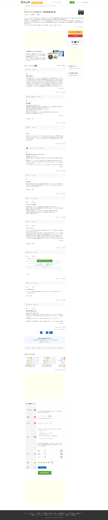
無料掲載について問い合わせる (45, 341)
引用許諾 (38, 513)
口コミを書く (75, 35)
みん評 (25, 2)
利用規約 (32, 515)
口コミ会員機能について (62, 513)
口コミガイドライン (41, 444)
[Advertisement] (35, 39)
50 (38, 14)
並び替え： (26, 65)
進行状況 (39, 453)
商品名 (39, 450)
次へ (51, 332)
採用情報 (67, 515)
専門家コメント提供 (52, 513)
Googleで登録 (39, 264)
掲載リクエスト (48, 515)
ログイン (41, 412)
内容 (28, 436)
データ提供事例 (44, 513)
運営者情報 (73, 515)
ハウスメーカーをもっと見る (60, 369)
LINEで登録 (51, 264)
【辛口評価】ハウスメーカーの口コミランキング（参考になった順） (35, 5)
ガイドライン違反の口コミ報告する (59, 329)
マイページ (79, 2)
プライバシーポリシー (40, 515)
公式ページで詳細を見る (75, 32)
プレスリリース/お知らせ (58, 515)
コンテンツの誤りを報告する (79, 26)
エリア (39, 456)
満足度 (28, 417)
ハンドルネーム (29, 409)
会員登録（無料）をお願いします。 (44, 260)
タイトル (28, 423)
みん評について (30, 60)
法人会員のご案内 (71, 513)
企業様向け (86, 2)
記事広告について (79, 513)
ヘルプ (25, 513)
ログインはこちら (45, 266)
